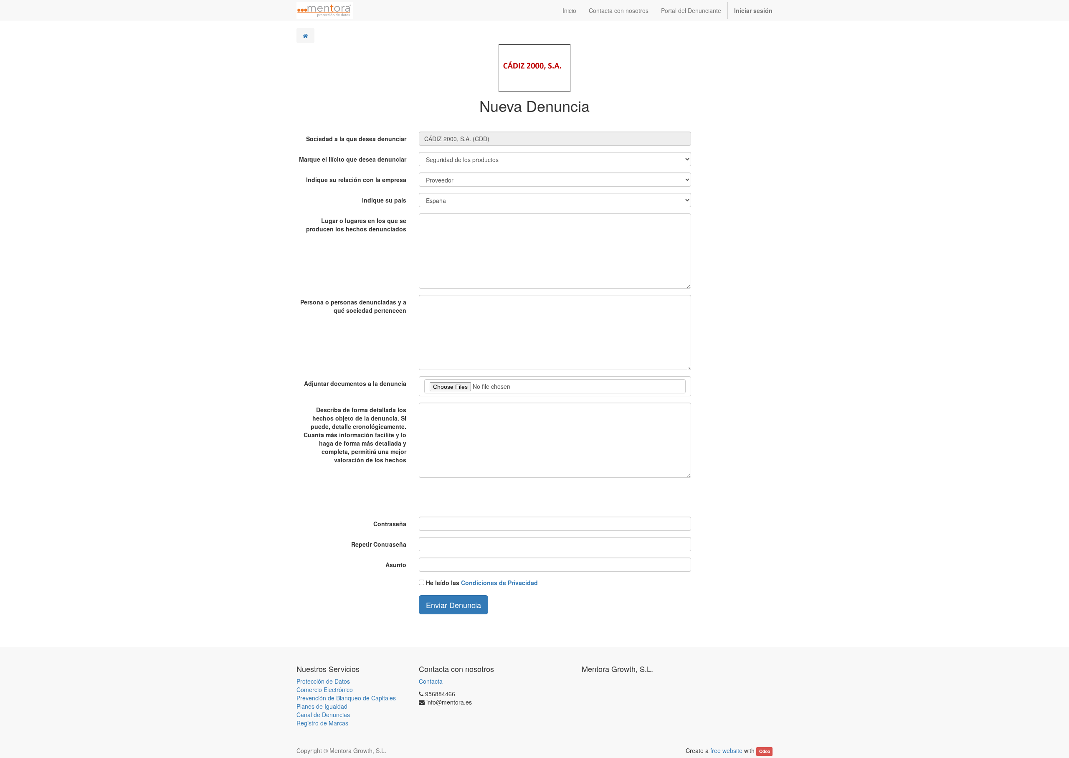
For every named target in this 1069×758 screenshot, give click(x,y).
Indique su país (384, 200)
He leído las (482, 582)
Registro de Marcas (322, 723)
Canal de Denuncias (323, 714)
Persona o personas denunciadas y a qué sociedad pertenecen (353, 306)
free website (726, 750)
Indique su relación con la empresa (356, 179)
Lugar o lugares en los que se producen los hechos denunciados (356, 224)
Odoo (764, 751)
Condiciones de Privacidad (499, 582)
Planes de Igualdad (321, 706)
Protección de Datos (323, 681)
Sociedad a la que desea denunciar (356, 138)
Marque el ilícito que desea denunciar (352, 159)
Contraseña (389, 524)
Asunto (395, 564)
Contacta (431, 681)
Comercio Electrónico (324, 689)
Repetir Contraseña (378, 544)
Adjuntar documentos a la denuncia (355, 383)
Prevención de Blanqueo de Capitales (346, 698)
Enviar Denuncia (453, 604)
